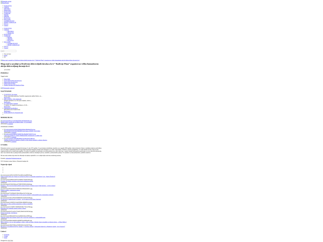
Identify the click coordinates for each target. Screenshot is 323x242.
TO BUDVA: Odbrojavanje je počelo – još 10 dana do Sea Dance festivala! (21, 199)
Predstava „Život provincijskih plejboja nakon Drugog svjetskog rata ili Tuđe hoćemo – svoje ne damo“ (28, 185)
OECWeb (10, 240)
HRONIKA (10, 31)
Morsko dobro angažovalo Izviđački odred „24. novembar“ (16, 122)
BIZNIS (9, 37)
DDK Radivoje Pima (9, 83)
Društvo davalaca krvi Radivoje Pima (14, 85)
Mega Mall (7, 79)
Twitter (6, 236)
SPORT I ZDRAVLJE (13, 45)
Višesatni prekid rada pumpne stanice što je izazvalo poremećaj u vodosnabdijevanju (23, 217)
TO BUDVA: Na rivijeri (10, 94)
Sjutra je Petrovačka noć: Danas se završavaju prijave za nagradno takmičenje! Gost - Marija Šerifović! (28, 176)
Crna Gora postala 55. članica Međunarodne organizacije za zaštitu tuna (23, 135)
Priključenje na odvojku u (11, 108)
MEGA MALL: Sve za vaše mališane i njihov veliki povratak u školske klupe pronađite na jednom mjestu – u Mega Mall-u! (34, 222)
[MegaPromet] (5, 3)
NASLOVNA (8, 28)
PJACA (6, 46)
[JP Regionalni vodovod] (7, 88)
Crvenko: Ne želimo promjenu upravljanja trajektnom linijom (17, 181)
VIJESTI (6, 30)
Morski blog (10, 33)
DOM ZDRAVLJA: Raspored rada (13, 112)
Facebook (6, 234)
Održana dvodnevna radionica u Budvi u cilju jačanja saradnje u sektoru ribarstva (25, 140)
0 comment (10, 123)
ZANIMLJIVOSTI (12, 43)
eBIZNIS (9, 39)
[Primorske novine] (6, 1)
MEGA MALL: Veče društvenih (12, 99)
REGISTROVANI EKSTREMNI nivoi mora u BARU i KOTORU (22, 131)
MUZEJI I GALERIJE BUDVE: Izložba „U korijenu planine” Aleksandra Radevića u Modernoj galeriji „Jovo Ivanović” (33, 226)
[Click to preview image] (40, 60)
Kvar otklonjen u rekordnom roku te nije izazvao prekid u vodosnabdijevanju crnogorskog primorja (27, 194)
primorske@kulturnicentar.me (13, 158)
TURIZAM (7, 36)
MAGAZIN (7, 42)
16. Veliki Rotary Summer (11, 103)
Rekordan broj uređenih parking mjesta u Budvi (13, 208)
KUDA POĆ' (7, 34)
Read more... (7, 97)
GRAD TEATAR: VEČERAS (9, 213)
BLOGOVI (10, 40)
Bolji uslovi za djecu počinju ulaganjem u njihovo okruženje (17, 204)
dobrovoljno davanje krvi (10, 82)
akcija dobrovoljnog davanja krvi (13, 80)
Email (5, 237)
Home (5, 55)
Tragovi (6, 48)
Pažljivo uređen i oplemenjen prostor (10, 190)
